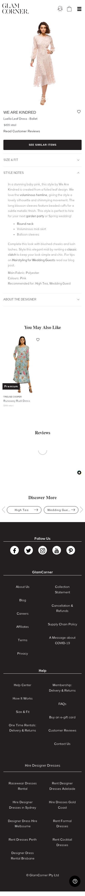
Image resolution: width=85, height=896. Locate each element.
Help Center (22, 685)
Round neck (25, 224)
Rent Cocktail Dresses (62, 842)
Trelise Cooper (12, 396)
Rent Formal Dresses (62, 823)
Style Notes (13, 172)
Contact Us (62, 744)
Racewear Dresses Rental (23, 786)
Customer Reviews (62, 730)
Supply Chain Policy (62, 624)
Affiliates (22, 627)
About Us (22, 587)
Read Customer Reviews (21, 131)
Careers (23, 613)
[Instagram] (42, 550)
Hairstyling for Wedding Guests (33, 260)
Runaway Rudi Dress (16, 401)
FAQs (62, 704)
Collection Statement (62, 589)
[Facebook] (14, 550)
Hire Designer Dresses (42, 765)
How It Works (23, 698)
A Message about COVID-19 (62, 640)
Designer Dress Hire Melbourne (22, 823)
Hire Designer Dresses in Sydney (22, 805)
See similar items (42, 144)
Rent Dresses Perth (23, 839)
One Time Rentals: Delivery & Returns (22, 728)
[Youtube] (56, 550)
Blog (22, 600)
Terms (22, 640)
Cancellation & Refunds (62, 608)
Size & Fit (10, 160)
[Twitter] (28, 550)
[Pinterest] (70, 550)
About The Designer (19, 299)
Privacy (22, 653)
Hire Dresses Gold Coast (62, 805)
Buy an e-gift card (62, 717)
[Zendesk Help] (74, 881)
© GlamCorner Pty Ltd (42, 875)
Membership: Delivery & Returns (62, 687)
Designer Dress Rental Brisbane (22, 855)
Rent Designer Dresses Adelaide (62, 786)
